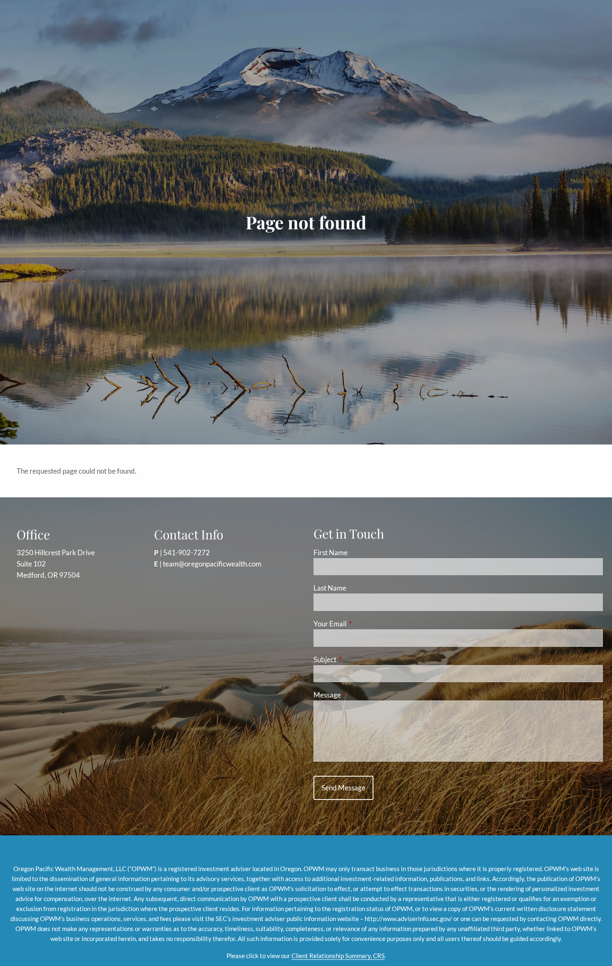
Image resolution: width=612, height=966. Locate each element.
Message (359, 694)
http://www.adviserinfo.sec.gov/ (408, 918)
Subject (357, 659)
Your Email (362, 623)
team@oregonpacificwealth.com (212, 563)
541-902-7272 (186, 552)
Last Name (329, 588)
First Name (330, 552)
